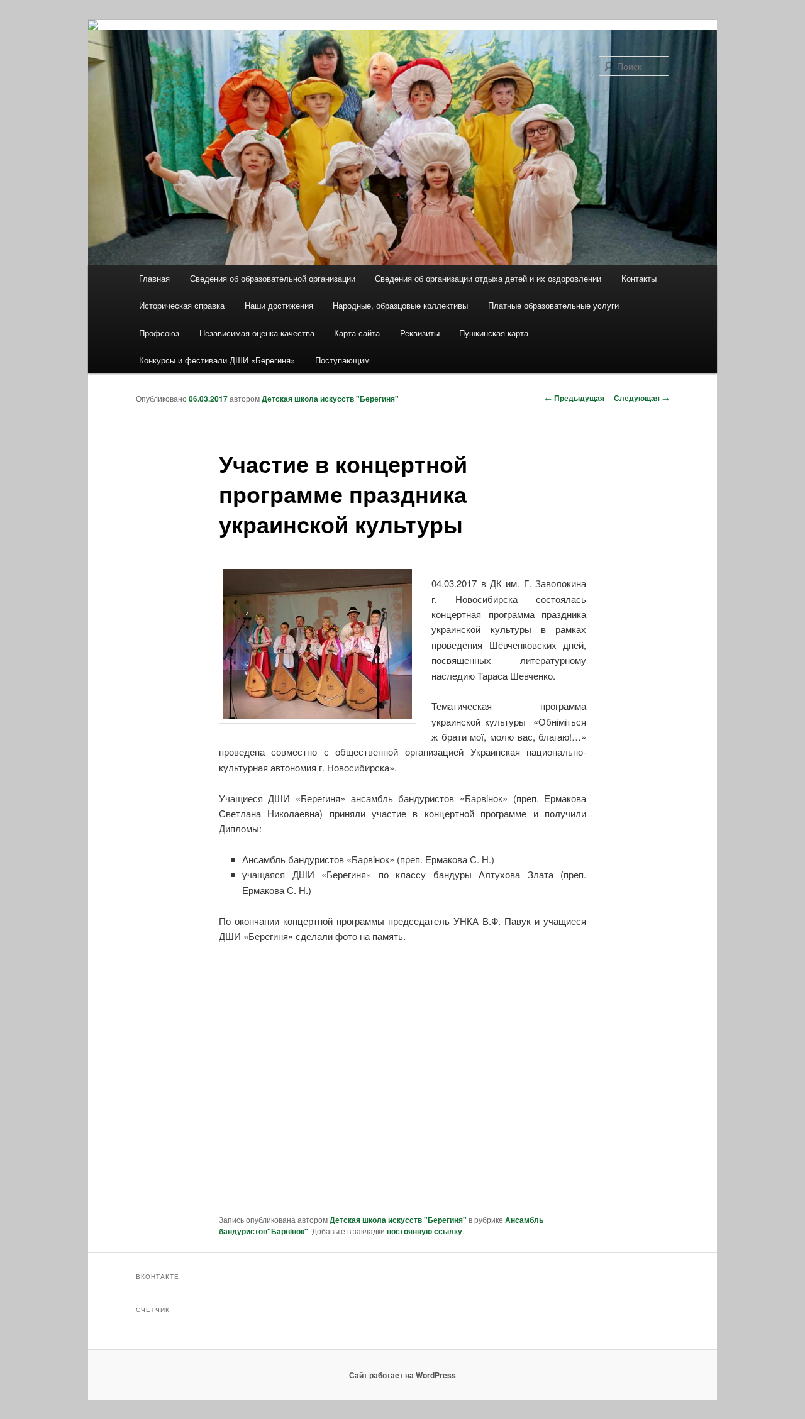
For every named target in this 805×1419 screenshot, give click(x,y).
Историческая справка (182, 305)
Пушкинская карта (493, 333)
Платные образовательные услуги (553, 305)
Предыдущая (574, 398)
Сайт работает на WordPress (402, 1375)
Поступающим (342, 360)
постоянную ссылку (424, 1231)
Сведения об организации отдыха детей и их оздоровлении (488, 278)
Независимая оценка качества (256, 333)
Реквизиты (420, 333)
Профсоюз (159, 333)
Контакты (639, 278)
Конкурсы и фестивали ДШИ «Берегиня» (217, 360)
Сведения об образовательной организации (272, 278)
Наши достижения (279, 305)
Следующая (641, 398)
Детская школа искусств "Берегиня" (330, 398)
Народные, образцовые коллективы (400, 305)
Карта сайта (357, 333)
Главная (154, 278)
